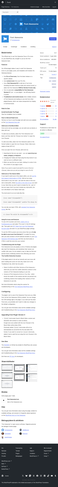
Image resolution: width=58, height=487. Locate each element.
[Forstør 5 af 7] (23, 375)
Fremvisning (19, 448)
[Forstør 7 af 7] (35, 375)
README (6, 345)
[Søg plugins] (17, 12)
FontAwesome (52, 77)
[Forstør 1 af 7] (10, 366)
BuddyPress (6, 469)
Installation (24, 46)
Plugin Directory (6, 6)
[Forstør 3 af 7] (10, 382)
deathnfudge (8, 437)
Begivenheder (48, 451)
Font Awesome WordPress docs (23, 286)
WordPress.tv (34, 456)
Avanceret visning (45, 91)
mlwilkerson (26, 430)
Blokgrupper (19, 456)
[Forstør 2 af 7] (10, 374)
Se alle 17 (54, 74)
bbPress (5, 466)
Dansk (7, 476)
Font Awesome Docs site (12, 122)
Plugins (17, 453)
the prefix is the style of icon (24, 183)
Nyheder (4, 451)
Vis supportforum (44, 137)
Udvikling (32, 46)
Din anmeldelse (44, 119)
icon (50, 81)
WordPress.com (7, 461)
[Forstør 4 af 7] (23, 366)
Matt (4, 463)
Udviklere (32, 453)
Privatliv (4, 456)
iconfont (54, 81)
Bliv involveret (48, 448)
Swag (46, 456)
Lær (31, 448)
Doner (46, 453)
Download (53, 38)
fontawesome (16, 40)
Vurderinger (14, 46)
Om (2, 448)
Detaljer (5, 46)
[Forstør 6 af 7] (35, 366)
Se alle (54, 119)
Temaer (18, 451)
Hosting (4, 453)
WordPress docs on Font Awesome (15, 415)
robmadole (8, 433)
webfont (54, 87)
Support (54, 46)
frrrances (25, 433)
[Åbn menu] (55, 2)
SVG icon (54, 84)
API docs (12, 356)
